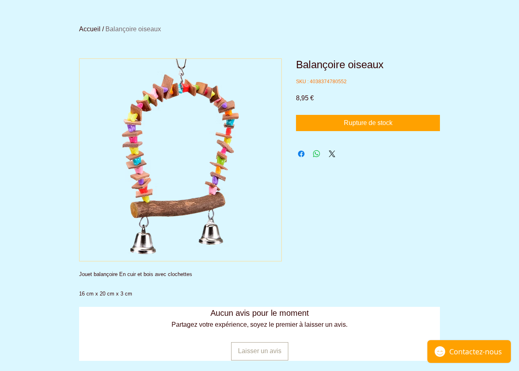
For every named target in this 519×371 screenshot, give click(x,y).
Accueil (90, 29)
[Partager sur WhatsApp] (317, 154)
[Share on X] (332, 154)
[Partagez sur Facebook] (301, 154)
